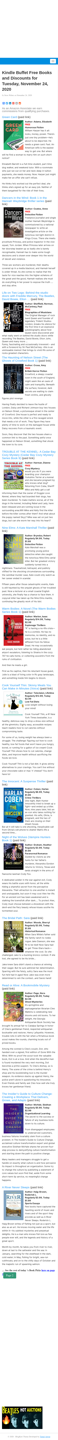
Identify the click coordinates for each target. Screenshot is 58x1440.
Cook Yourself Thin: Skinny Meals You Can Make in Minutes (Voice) (26, 687)
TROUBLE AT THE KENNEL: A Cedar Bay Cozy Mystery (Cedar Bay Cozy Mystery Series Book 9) (29, 455)
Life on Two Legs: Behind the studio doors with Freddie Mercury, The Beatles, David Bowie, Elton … (28, 296)
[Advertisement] (29, 29)
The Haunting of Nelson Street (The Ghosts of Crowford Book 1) (25, 359)
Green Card (9, 117)
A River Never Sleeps (16, 1187)
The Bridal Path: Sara (16, 918)
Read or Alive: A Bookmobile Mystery (26, 985)
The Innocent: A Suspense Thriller (24, 781)
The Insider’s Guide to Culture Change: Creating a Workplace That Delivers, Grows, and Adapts (27, 1097)
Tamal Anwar (45, 1436)
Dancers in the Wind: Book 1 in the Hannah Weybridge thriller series (24, 199)
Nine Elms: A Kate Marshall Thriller (24, 527)
